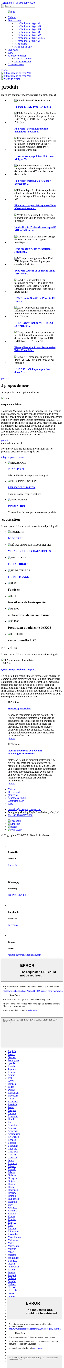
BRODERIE (15, 538)
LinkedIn (12, 865)
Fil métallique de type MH (28, 23)
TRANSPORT (16, 469)
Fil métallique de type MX (28, 35)
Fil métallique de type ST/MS (29, 38)
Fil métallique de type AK (27, 26)
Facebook (13, 925)
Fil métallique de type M (27, 40)
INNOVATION (16, 506)
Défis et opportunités (19, 708)
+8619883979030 (17, 895)
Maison (12, 17)
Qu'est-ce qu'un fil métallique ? (18, 669)
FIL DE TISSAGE (18, 576)
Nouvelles (13, 49)
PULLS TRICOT (18, 563)
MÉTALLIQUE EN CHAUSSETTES (29, 551)
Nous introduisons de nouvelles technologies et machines (25, 752)
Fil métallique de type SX (27, 32)
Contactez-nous (16, 64)
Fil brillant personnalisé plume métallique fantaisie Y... (31, 130)
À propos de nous (17, 55)
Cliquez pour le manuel (13, 457)
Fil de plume (20, 43)
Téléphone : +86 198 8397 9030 (18, 2)
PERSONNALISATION (21, 487)
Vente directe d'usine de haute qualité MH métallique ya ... (35, 229)
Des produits (14, 20)
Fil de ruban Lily (23, 46)
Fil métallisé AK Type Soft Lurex (32, 106)
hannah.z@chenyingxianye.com (24, 809)
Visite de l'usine (22, 61)
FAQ (10, 52)
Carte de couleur (23, 58)
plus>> (5, 378)
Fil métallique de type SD (27, 29)
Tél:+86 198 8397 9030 (20, 815)
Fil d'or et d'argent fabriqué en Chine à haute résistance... (35, 207)
